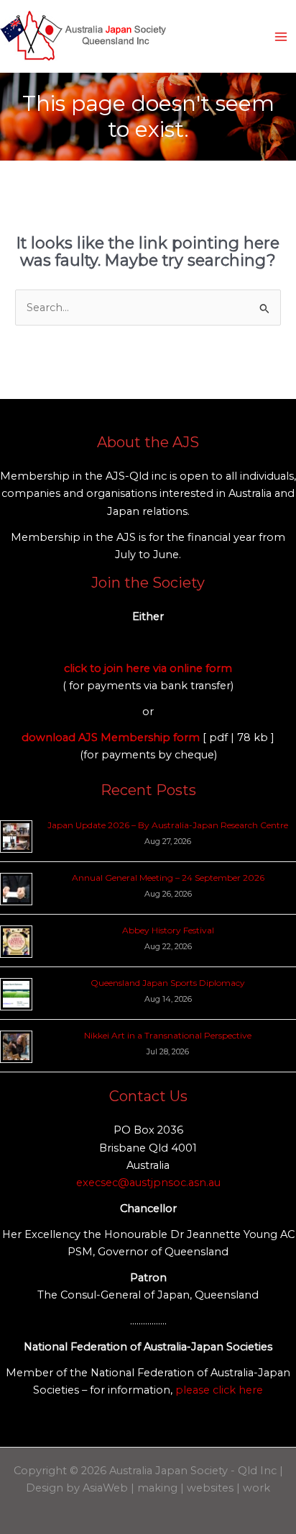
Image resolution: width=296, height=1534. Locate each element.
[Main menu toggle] (281, 37)
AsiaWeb (105, 1487)
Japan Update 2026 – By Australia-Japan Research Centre (167, 825)
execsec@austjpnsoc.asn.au (148, 1182)
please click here (219, 1389)
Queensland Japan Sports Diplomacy (168, 982)
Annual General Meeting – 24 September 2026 (168, 877)
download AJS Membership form (112, 737)
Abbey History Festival (168, 930)
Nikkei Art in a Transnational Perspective (167, 1035)
